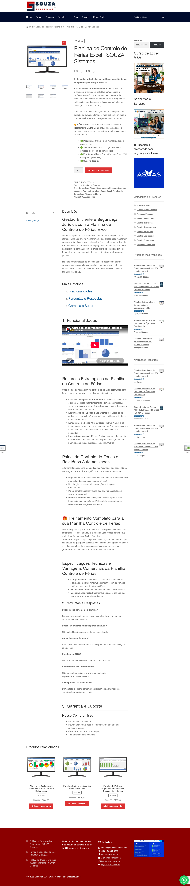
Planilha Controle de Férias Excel (97, 191)
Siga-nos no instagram (110, 861)
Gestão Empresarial (145, 235)
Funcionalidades (80, 291)
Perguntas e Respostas (85, 298)
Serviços (50, 16)
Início (31, 26)
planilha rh (96, 194)
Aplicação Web (143, 205)
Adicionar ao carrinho (98, 170)
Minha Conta (99, 16)
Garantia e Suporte (82, 305)
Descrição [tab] (31, 212)
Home (29, 16)
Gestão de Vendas (145, 231)
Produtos (62, 16)
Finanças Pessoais (145, 214)
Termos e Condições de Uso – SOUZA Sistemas (43, 853)
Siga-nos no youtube (110, 864)
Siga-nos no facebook (111, 857)
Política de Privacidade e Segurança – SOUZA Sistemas (41, 844)
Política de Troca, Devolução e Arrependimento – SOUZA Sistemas (43, 862)
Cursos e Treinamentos (147, 209)
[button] (64, 43)
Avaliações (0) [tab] (32, 220)
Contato (85, 16)
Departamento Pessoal (106, 188)
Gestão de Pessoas (44, 26)
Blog (76, 16)
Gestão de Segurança (146, 227)
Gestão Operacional (145, 240)
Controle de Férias (87, 188)
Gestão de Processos (146, 222)
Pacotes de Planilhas (146, 244)
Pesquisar (138, 40)
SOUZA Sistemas (87, 196)
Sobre (38, 16)
